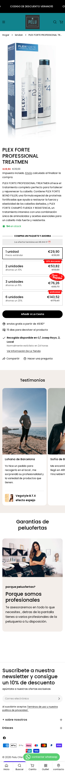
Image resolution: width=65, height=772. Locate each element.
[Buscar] (55, 22)
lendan (19, 35)
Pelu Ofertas (19, 757)
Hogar (5, 35)
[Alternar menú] (3, 22)
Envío (28, 173)
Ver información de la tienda (24, 351)
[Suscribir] (59, 698)
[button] (32, 253)
